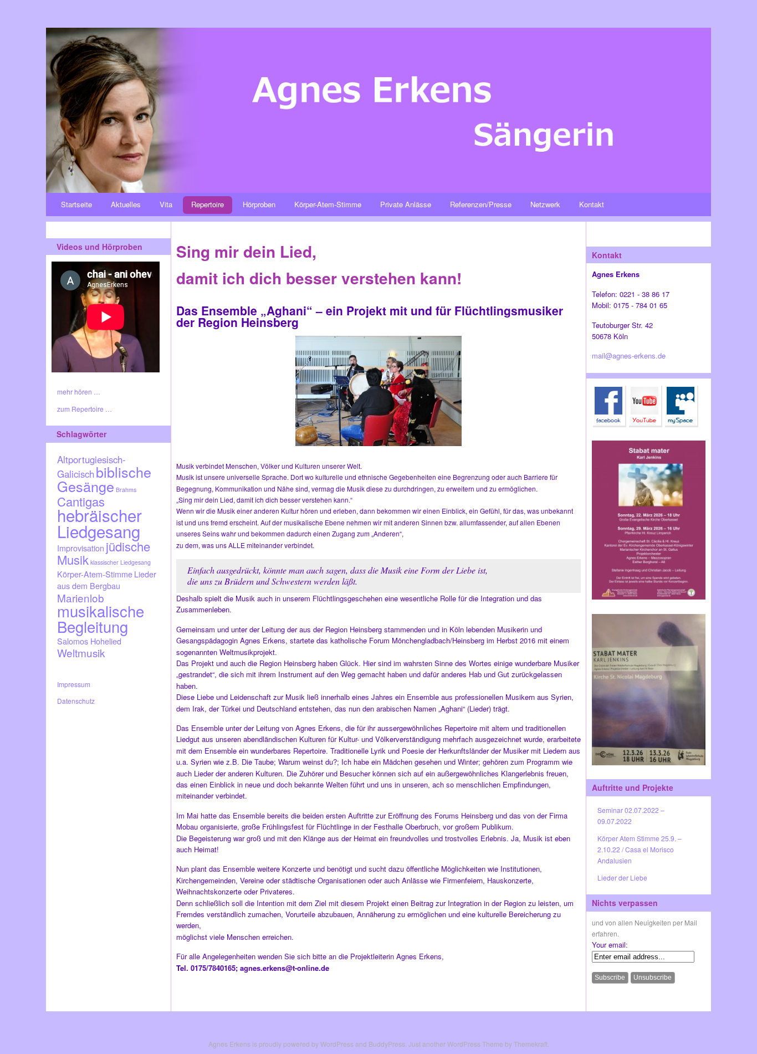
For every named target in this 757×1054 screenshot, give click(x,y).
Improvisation (80, 548)
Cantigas (81, 501)
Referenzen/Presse (481, 204)
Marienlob (80, 597)
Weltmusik (81, 652)
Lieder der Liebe (622, 877)
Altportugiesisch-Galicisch (91, 466)
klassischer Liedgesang (120, 562)
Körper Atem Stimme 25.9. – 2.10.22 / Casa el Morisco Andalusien (639, 849)
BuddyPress (387, 1043)
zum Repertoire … (84, 408)
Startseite (76, 204)
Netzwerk (545, 204)
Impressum (73, 684)
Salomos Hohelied (89, 641)
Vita (166, 204)
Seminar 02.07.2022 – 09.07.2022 (630, 815)
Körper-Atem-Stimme (327, 204)
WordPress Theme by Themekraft (497, 1043)
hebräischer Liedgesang (99, 522)
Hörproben (259, 204)
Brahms (126, 489)
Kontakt (591, 204)
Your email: (610, 944)
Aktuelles (126, 204)
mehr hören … (78, 391)
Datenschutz (76, 700)
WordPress (337, 1043)
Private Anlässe (405, 204)
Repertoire (207, 204)
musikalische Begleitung (100, 618)
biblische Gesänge (104, 479)
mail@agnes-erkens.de (629, 355)
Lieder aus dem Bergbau (106, 579)
